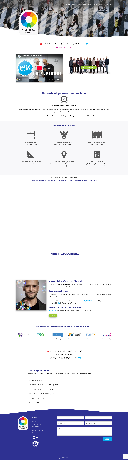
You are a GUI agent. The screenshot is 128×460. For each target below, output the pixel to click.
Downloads (102, 4)
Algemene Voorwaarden (37, 431)
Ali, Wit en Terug (88, 301)
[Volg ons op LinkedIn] (34, 437)
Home (68, 4)
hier (59, 303)
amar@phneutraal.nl (36, 426)
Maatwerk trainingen (85, 4)
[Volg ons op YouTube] (37, 437)
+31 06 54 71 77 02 (36, 424)
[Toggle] (30, 380)
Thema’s (74, 4)
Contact (109, 4)
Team (95, 4)
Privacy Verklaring (36, 433)
